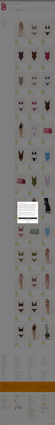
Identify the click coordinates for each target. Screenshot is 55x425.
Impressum (19, 215)
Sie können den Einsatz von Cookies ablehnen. (26, 213)
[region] (27, 212)
